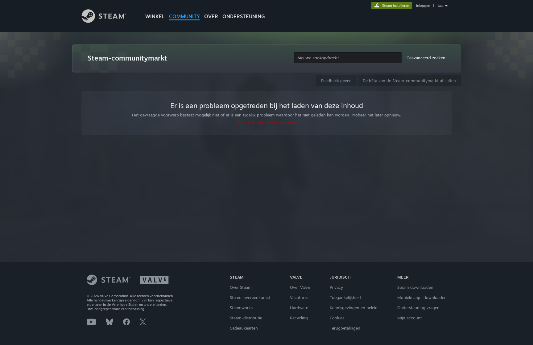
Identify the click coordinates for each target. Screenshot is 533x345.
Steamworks (241, 307)
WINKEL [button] (155, 16)
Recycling (299, 317)
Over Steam (241, 287)
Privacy (336, 287)
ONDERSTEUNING (243, 16)
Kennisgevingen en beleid (354, 307)
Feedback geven (336, 80)
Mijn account (409, 317)
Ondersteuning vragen (418, 307)
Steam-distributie (246, 317)
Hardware (299, 307)
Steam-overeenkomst (250, 297)
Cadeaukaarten (244, 328)
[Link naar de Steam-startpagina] (108, 17)
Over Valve (300, 287)
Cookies (337, 317)
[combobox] (347, 58)
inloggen (423, 5)
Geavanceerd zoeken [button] (426, 57)
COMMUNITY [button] (184, 16)
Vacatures (299, 297)
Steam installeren (395, 5)
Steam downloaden (415, 287)
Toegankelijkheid (345, 297)
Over (211, 16)
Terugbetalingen (345, 328)
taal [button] (441, 5)
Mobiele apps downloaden (422, 297)
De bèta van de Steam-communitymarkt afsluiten (409, 80)
